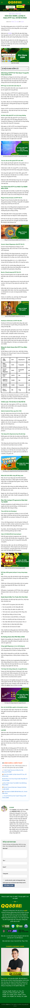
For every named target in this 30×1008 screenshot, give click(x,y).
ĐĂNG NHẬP (10, 7)
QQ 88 (10, 33)
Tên (4, 860)
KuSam (22, 21)
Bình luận (5, 848)
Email (4, 867)
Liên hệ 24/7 (10, 937)
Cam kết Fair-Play (19, 941)
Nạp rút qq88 (13, 896)
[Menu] (2, 2)
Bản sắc (3, 936)
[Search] (28, 2)
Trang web (5, 873)
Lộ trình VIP (9, 936)
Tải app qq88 (21, 896)
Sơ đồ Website (19, 937)
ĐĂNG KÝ (21, 6)
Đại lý (15, 936)
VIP (19, 9)
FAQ (26, 941)
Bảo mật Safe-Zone (7, 941)
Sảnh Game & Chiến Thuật (15, 13)
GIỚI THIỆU (12, 9)
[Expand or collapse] (27, 68)
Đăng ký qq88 (5, 896)
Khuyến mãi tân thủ (23, 936)
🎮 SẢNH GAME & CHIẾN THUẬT (12, 763)
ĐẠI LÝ (5, 9)
